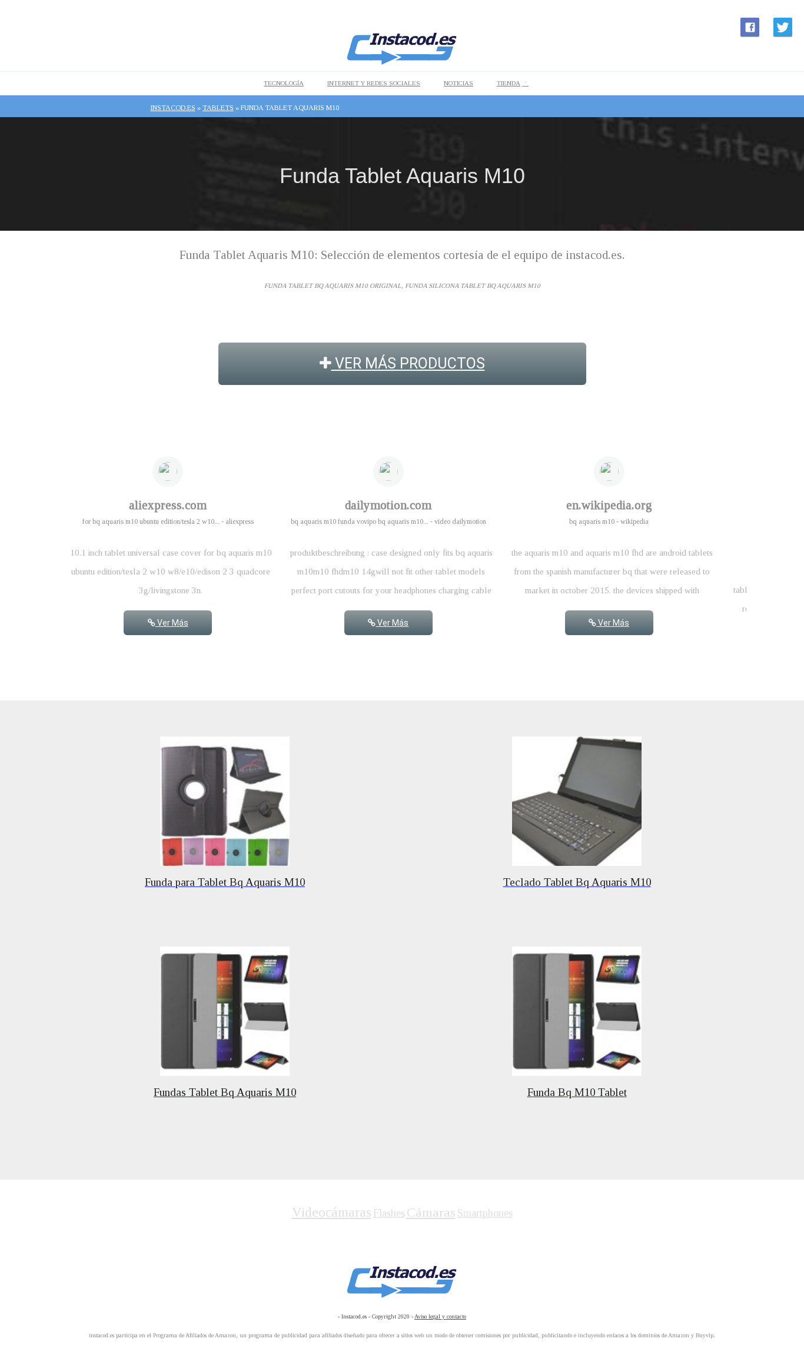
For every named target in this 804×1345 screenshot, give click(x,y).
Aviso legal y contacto (440, 1316)
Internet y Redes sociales (373, 83)
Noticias (458, 83)
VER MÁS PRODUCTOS (408, 363)
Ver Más (171, 622)
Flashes (389, 1213)
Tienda (508, 83)
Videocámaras (331, 1212)
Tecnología (284, 83)
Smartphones (485, 1213)
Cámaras (431, 1212)
